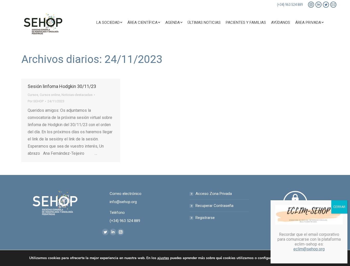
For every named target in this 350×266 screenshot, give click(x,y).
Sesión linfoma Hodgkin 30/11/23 (62, 86)
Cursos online (50, 95)
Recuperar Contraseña (214, 205)
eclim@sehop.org (309, 249)
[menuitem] (109, 22)
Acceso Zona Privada (213, 193)
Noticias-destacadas (76, 95)
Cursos (33, 95)
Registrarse (205, 217)
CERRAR (339, 207)
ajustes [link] (163, 258)
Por (36, 101)
